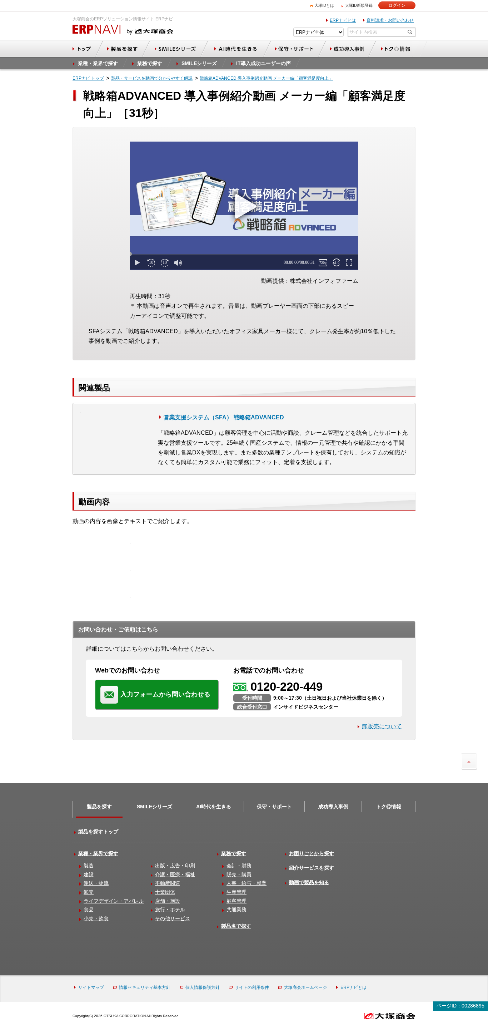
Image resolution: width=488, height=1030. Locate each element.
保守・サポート (274, 806)
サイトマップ (91, 987)
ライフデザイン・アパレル (114, 901)
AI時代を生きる (213, 806)
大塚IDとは (324, 5)
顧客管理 (236, 901)
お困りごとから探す (311, 853)
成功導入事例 (333, 806)
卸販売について (382, 726)
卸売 (89, 892)
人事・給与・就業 (246, 883)
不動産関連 (167, 883)
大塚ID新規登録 (359, 5)
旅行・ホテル (170, 909)
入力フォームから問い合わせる (165, 694)
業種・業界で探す (98, 853)
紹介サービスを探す (311, 868)
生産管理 (236, 892)
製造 (89, 865)
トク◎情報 (388, 806)
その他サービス (172, 918)
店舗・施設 (167, 901)
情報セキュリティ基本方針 (144, 987)
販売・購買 (239, 874)
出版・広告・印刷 (175, 865)
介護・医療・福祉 (175, 874)
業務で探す (233, 853)
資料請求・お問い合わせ (390, 20)
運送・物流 (96, 883)
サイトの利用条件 (252, 987)
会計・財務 (239, 865)
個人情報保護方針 (202, 987)
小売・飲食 (96, 918)
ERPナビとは (343, 20)
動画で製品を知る (309, 882)
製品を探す (99, 806)
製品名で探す (236, 926)
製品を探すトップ (98, 831)
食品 (89, 909)
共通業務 (236, 909)
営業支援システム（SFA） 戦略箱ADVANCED (224, 417)
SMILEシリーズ (154, 806)
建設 (89, 874)
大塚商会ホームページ (305, 987)
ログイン (396, 5)
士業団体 (165, 892)
